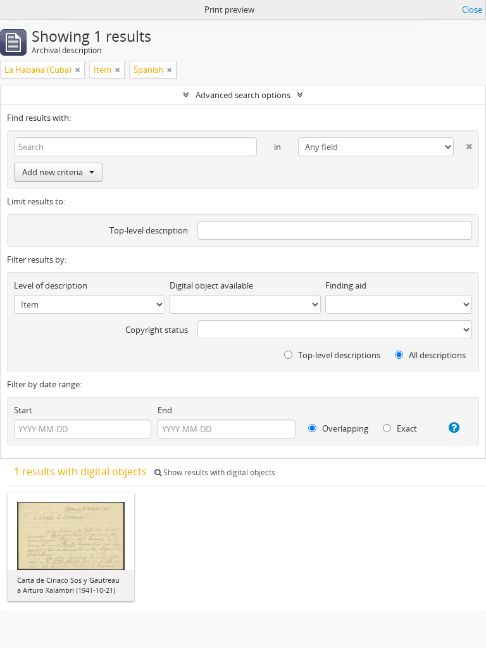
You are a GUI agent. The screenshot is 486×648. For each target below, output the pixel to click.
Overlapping (344, 428)
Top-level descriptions (338, 355)
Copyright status (156, 329)
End (165, 410)
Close (472, 9)
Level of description (50, 285)
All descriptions (436, 355)
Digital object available (211, 285)
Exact (406, 428)
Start (23, 410)
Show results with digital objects (218, 472)
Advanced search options (243, 95)
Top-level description (148, 230)
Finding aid (345, 285)
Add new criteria (52, 172)
